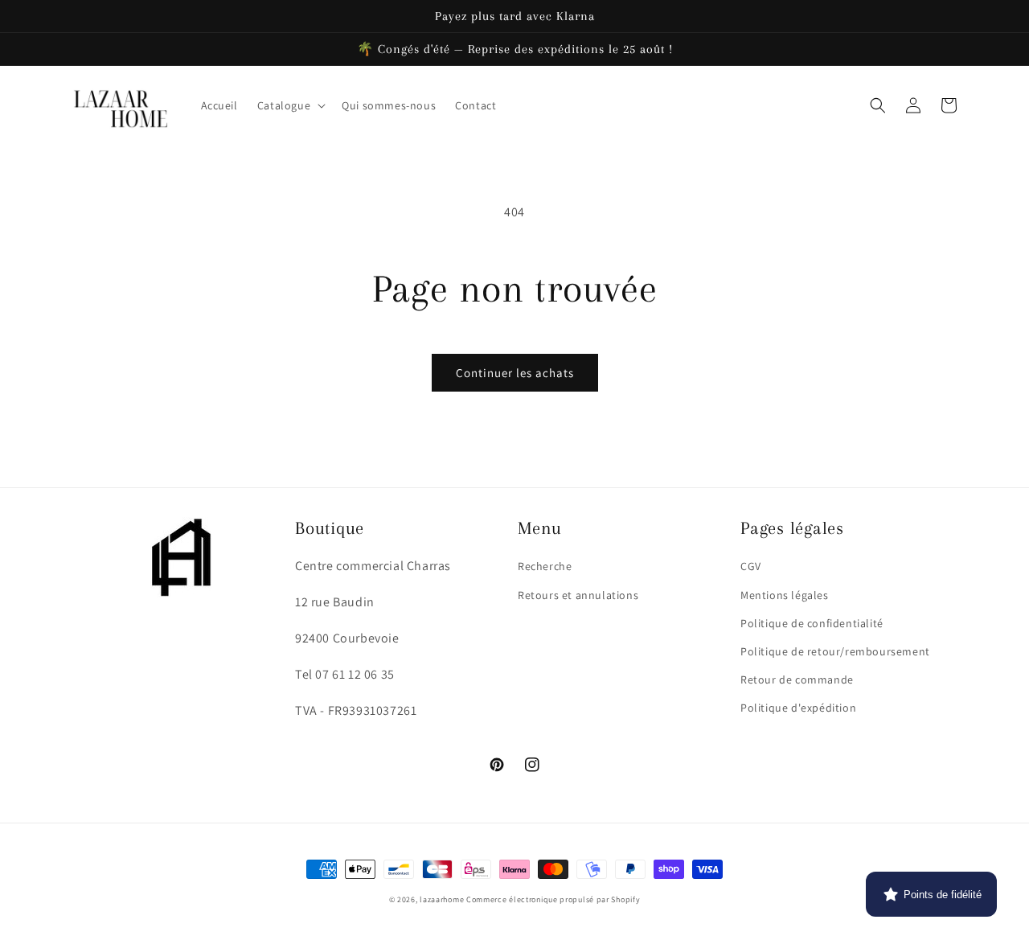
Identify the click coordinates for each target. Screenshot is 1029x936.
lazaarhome (442, 899)
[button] (290, 105)
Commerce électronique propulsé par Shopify (553, 899)
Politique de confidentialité (811, 623)
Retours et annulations (578, 595)
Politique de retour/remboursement (835, 651)
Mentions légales (784, 595)
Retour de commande (797, 679)
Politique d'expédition (798, 707)
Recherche (545, 566)
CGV (750, 566)
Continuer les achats (515, 372)
